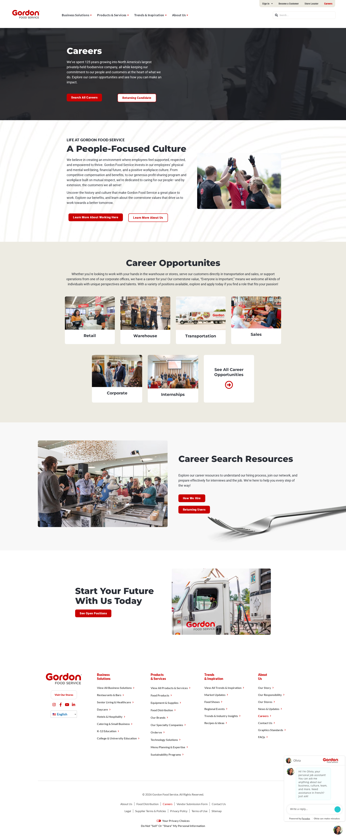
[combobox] (304, 15)
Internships (173, 394)
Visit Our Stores (64, 694)
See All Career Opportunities (228, 372)
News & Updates (268, 709)
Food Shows (212, 701)
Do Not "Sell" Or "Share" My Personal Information (173, 825)
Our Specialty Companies (167, 725)
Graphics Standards (270, 730)
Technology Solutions (164, 739)
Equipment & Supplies (164, 702)
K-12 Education (106, 731)
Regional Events (214, 709)
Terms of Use (199, 811)
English (61, 714)
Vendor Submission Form (192, 804)
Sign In (265, 3)
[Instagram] (54, 705)
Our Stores (265, 701)
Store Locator (311, 3)
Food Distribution (162, 710)
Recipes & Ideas (214, 723)
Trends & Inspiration (149, 15)
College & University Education (117, 738)
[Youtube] (67, 705)
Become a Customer (289, 3)
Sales (256, 334)
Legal (128, 811)
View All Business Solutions (114, 687)
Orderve (156, 732)
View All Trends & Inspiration (222, 687)
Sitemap (217, 811)
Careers (328, 3)
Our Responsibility (270, 694)
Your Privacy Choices (176, 820)
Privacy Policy (178, 811)
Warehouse (145, 335)
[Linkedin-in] (74, 705)
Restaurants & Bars (109, 695)
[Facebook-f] (61, 705)
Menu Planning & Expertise (168, 747)
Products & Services (111, 15)
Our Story (264, 687)
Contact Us (265, 723)
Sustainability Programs (166, 754)
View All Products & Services (169, 688)
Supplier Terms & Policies (150, 811)
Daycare (102, 709)
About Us (179, 15)
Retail (90, 335)
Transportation (200, 336)
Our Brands (158, 717)
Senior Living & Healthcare (114, 702)
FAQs (261, 737)
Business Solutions (75, 15)
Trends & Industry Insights (221, 716)
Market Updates (214, 694)
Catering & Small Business (113, 724)
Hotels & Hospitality (110, 716)
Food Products (160, 695)
